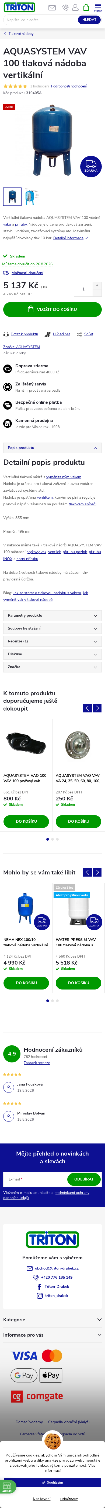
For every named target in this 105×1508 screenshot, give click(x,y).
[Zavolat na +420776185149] (65, 7)
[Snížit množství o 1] (97, 292)
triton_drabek (56, 1295)
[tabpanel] (26, 775)
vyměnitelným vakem (63, 477)
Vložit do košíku (57, 309)
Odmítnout (69, 1499)
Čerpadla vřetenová (36, 1434)
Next (97, 708)
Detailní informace (68, 238)
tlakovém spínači (82, 504)
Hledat (89, 19)
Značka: (21, 347)
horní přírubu (27, 558)
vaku (7, 224)
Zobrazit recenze (37, 1063)
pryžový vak (36, 551)
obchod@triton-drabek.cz (57, 1268)
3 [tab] (57, 839)
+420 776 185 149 (56, 1277)
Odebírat (84, 1179)
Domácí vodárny (29, 1422)
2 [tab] (52, 839)
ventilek (54, 551)
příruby (21, 224)
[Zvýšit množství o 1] (97, 285)
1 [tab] (47, 839)
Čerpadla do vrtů (71, 1434)
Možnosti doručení (27, 272)
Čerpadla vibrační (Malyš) (69, 1422)
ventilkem (45, 497)
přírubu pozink (75, 551)
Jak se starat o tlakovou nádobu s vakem (47, 592)
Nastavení (42, 1499)
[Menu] (98, 7)
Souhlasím (55, 1482)
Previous (87, 708)
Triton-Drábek (57, 1286)
